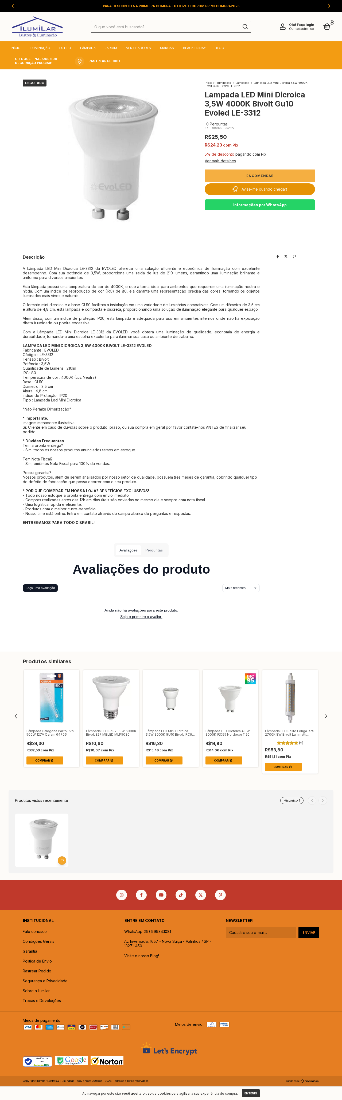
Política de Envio (37, 961)
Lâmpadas (242, 82)
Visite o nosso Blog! (141, 955)
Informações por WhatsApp (260, 205)
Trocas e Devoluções (42, 1000)
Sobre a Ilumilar (36, 990)
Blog (219, 48)
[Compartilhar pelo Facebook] (278, 256)
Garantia (30, 951)
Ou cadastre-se (301, 29)
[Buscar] (244, 26)
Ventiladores (138, 48)
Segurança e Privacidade (45, 981)
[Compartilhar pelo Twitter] (286, 256)
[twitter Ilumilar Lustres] (200, 895)
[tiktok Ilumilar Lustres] (181, 895)
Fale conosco (35, 931)
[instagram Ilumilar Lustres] (121, 895)
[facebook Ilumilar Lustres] (141, 895)
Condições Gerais (38, 941)
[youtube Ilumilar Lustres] (161, 895)
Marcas (167, 48)
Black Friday (194, 48)
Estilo (65, 48)
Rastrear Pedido (37, 971)
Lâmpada (88, 48)
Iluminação (40, 48)
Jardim (111, 48)
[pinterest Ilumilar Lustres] (220, 895)
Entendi (250, 1093)
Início (16, 48)
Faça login (305, 25)
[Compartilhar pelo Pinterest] (294, 256)
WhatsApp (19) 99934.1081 (147, 931)
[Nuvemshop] (302, 1081)
